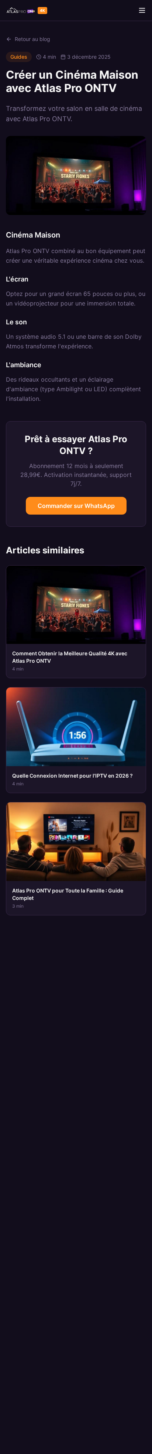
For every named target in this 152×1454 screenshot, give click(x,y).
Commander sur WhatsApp (76, 505)
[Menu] (142, 10)
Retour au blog (32, 39)
